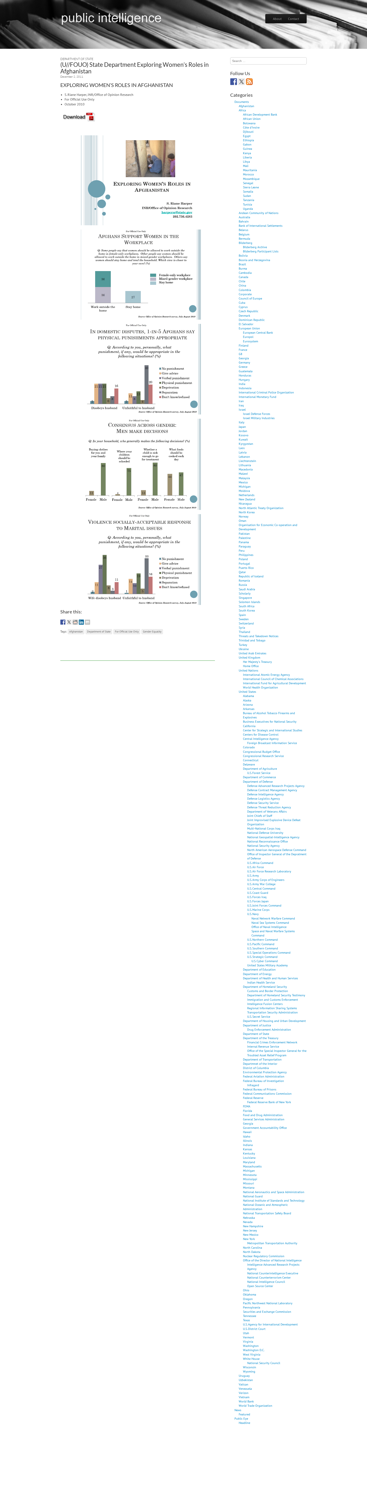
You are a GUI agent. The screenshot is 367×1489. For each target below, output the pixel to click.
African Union (252, 119)
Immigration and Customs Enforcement (272, 1000)
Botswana (249, 123)
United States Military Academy (267, 965)
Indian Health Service (261, 982)
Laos (242, 448)
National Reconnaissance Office (267, 841)
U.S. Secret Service (258, 1017)
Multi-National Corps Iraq (263, 828)
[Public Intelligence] (111, 17)
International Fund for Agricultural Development (274, 683)
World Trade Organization (255, 1406)
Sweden (244, 619)
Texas (246, 1320)
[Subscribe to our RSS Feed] (249, 81)
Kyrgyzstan (246, 444)
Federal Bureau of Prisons (259, 1089)
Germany (244, 362)
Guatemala (246, 371)
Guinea (247, 149)
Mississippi (250, 1179)
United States (247, 692)
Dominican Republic (252, 320)
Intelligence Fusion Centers (265, 1004)
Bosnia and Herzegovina (254, 260)
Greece (243, 367)
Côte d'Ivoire (251, 127)
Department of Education (259, 969)
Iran (241, 401)
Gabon (247, 144)
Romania (244, 580)
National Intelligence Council (266, 1282)
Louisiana (249, 1158)
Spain (242, 615)
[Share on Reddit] (75, 622)
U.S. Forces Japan (258, 901)
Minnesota (250, 1175)
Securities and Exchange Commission (267, 1312)
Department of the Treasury (260, 1038)
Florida (247, 1111)
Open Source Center (260, 1286)
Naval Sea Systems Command (270, 923)
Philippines (246, 555)
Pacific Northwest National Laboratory (267, 1303)
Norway (243, 516)
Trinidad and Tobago (252, 640)
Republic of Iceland (251, 576)
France (243, 350)
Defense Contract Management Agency (272, 790)
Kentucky (249, 1153)
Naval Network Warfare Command (273, 918)
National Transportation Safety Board (267, 1213)
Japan (242, 427)
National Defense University (265, 833)
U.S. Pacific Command (260, 944)
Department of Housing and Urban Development (274, 1021)
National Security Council (263, 1363)
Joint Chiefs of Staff (259, 816)
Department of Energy (257, 974)
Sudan (247, 196)
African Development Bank (260, 114)
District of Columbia (256, 1068)
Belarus (243, 230)
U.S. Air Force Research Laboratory (269, 871)
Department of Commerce (259, 777)
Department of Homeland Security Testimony (276, 995)
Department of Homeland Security (265, 987)
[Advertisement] (137, 651)
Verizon (243, 1393)
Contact (293, 19)
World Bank (246, 1401)
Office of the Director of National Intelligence (272, 1260)
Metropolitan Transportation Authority (272, 1243)
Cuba (242, 303)
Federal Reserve (253, 1098)
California (249, 726)
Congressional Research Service (263, 756)
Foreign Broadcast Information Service (272, 743)
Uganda (248, 209)
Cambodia (245, 273)
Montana (248, 1187)
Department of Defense (258, 781)
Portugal (244, 563)
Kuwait (243, 439)
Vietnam (244, 1397)
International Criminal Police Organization (266, 392)
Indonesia (245, 388)
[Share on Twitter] (69, 622)
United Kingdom (249, 657)
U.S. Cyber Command (264, 961)
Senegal (248, 183)
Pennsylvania (251, 1307)
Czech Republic (248, 311)
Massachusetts (252, 1166)
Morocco (248, 174)
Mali (245, 166)
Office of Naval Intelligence (269, 927)
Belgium (244, 234)
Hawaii (247, 1132)
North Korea (247, 512)
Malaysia (244, 478)
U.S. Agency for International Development (270, 1324)
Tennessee (249, 1316)
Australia (244, 217)
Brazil (242, 264)
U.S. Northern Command (262, 940)
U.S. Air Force (255, 867)
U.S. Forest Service (258, 773)
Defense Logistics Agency (263, 798)
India (242, 384)
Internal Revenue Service (263, 1046)
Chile (242, 281)
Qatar (242, 572)
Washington (251, 1346)
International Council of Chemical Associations (273, 679)
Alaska (247, 700)
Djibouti (248, 132)
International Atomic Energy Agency (266, 675)
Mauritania (250, 170)
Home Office (251, 666)
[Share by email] (87, 622)
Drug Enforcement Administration (269, 1029)
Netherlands (246, 495)
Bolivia (243, 255)
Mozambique (251, 179)
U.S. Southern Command (262, 948)
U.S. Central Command (261, 888)
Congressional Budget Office (261, 752)
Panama (244, 542)
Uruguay (244, 1376)
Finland (243, 345)
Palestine (245, 538)
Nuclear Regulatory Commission (263, 1256)
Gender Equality (152, 631)
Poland (243, 559)
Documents (241, 102)
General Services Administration (263, 1119)
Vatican (243, 1384)
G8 (240, 354)
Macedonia (246, 469)
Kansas (247, 1149)
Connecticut (250, 760)
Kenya (247, 153)
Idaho (246, 1136)
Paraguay (245, 546)
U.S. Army (253, 875)
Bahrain (244, 221)
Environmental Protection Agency (265, 1072)
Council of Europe (250, 298)
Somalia (248, 191)
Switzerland (246, 623)
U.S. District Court (254, 1329)
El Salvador (246, 324)
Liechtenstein (247, 461)
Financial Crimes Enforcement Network (272, 1042)
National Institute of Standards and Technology (274, 1200)
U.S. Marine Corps (258, 910)
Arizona (248, 705)
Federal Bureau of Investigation (263, 1081)
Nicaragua (245, 503)
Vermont (248, 1337)
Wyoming (249, 1371)
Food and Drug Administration (263, 1115)
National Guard (253, 1196)
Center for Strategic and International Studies (272, 730)
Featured (244, 1414)
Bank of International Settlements (260, 226)
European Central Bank (258, 332)
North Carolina (252, 1247)
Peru (242, 551)
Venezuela (245, 1389)
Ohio (246, 1290)
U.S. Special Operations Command (269, 952)
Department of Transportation (262, 1059)
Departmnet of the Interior (260, 1064)
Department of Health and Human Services (270, 978)
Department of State (76, 59)
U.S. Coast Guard (257, 893)
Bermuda (244, 239)
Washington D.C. (253, 1350)
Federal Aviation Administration (263, 1076)
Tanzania (248, 200)
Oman (242, 521)
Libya (246, 162)
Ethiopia (248, 140)
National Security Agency (263, 846)
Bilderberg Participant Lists (260, 251)
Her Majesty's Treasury (257, 662)
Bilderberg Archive (255, 247)
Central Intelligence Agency (261, 739)
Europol (248, 337)
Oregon (248, 1299)
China (242, 285)
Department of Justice (257, 1025)
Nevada (248, 1222)
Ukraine (244, 649)
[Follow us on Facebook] (233, 81)
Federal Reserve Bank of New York (269, 1102)
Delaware (249, 764)
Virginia (248, 1341)
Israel (242, 409)
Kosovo (243, 435)
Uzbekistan (246, 1380)
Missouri (248, 1183)
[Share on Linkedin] (81, 622)
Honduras (245, 375)
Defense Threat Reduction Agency (269, 807)
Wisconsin (249, 1367)
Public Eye (241, 1418)
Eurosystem (250, 341)
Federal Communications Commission (267, 1094)
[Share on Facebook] (62, 622)
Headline (244, 1423)
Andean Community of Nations (258, 213)
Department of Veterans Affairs (267, 811)
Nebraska (249, 1218)
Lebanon (244, 457)
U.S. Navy (253, 914)
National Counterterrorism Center (269, 1277)
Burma (243, 268)
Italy (241, 422)
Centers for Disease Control (260, 734)
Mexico (243, 482)
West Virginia (251, 1354)
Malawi (243, 474)
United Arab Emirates (252, 653)
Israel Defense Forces (256, 414)
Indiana (248, 1145)
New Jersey (250, 1230)
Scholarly (245, 593)
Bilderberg (245, 243)
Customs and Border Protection (267, 991)
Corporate (245, 294)
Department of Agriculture (260, 769)
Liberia (247, 157)
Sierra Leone (251, 187)
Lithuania (245, 465)
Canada (243, 277)
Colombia (245, 290)
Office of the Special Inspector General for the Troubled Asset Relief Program (276, 1053)
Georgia (244, 358)
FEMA (246, 1106)
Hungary (244, 380)
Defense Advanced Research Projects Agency (276, 786)
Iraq (241, 405)
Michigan (245, 486)
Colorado (249, 747)
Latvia (243, 452)
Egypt (247, 136)
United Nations (248, 670)
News (237, 1410)
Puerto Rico (246, 568)
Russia (243, 585)
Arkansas (248, 709)
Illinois (247, 1141)
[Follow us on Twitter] (241, 81)
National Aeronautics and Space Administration (273, 1192)
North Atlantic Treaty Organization (261, 508)
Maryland (249, 1162)
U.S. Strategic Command (262, 957)
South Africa (246, 606)
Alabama (248, 696)
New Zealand (247, 499)
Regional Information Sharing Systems (272, 1008)
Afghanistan (76, 631)
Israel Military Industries (259, 418)
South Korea (247, 610)
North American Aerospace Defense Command (276, 850)
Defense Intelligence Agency (265, 794)
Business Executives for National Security (269, 721)
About (277, 19)
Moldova (244, 491)
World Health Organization (260, 687)
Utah (246, 1333)
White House (251, 1359)
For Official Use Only (127, 631)
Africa (242, 110)
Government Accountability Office (265, 1128)
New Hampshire (253, 1226)
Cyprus (243, 307)
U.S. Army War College (261, 884)
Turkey (243, 645)
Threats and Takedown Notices (258, 636)
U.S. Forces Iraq (257, 897)
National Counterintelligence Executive (272, 1273)
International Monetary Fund (257, 397)
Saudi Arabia (247, 589)
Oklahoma (249, 1294)
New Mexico (250, 1235)
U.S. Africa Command (260, 863)
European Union (249, 328)
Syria (242, 628)
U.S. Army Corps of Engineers (265, 880)
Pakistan (244, 534)
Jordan (243, 431)
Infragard (253, 1085)
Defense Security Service (263, 803)
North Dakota (251, 1252)
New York (249, 1239)
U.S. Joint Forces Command (264, 905)
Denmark (244, 315)
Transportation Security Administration (272, 1012)
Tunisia (247, 204)
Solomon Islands (249, 602)
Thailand (244, 632)
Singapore (245, 598)
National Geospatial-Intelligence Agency (273, 837)
